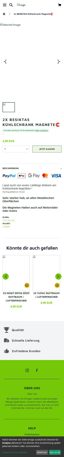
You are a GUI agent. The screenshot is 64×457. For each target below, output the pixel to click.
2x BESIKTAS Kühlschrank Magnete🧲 (33, 14)
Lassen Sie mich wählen (14, 452)
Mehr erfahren (41, 130)
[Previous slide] (5, 276)
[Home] (4, 13)
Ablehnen (42, 452)
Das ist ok (55, 452)
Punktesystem (32, 434)
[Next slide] (58, 276)
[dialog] (32, 446)
